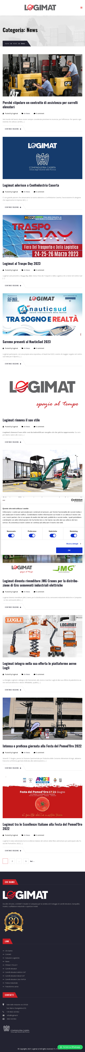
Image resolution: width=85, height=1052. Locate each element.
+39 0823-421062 (13, 1012)
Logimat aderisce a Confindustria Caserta (31, 185)
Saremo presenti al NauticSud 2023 (27, 341)
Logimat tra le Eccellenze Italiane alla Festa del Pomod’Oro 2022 (42, 826)
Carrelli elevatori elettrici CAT (15, 972)
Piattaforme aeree (11, 987)
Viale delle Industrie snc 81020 (17, 1005)
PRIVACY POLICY (11, 965)
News (28, 113)
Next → (32, 861)
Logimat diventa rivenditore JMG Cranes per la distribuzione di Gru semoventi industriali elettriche (40, 583)
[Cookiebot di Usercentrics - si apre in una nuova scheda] (72, 500)
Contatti (8, 954)
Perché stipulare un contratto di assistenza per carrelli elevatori (40, 104)
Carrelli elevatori (11, 969)
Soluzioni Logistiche (12, 958)
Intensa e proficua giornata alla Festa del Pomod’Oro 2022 (42, 745)
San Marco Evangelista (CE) (16, 1008)
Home (7, 43)
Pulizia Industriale (11, 983)
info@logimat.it (12, 1015)
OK (69, 550)
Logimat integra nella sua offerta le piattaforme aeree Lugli (39, 665)
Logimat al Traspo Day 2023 (22, 263)
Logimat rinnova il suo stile (21, 419)
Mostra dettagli (72, 544)
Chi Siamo (9, 951)
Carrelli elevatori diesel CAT (15, 976)
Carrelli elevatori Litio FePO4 (15, 979)
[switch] (32, 535)
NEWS (15, 43)
